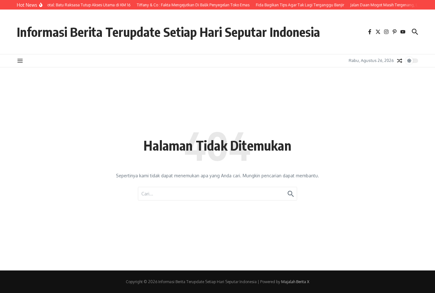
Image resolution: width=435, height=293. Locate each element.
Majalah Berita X (295, 281)
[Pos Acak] (399, 60)
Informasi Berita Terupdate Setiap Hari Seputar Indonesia (168, 32)
